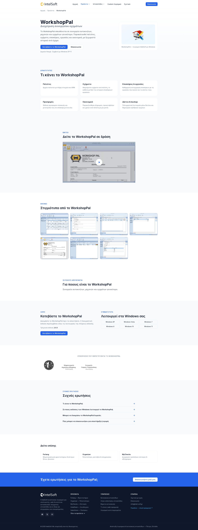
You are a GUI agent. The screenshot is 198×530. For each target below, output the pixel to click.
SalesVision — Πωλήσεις (79, 510)
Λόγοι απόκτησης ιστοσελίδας (111, 501)
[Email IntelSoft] (52, 514)
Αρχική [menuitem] (75, 4)
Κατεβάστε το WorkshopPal (53, 47)
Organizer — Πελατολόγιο (80, 501)
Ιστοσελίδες (98, 4)
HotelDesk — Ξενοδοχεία (79, 507)
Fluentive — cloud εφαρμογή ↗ (142, 508)
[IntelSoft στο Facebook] (42, 514)
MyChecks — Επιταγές (79, 504)
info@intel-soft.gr (137, 504)
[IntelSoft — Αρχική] (48, 4)
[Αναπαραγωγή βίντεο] (99, 162)
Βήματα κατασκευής (108, 504)
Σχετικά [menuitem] (127, 4)
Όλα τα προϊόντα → (78, 513)
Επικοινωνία (151, 4)
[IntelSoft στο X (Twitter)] (47, 514)
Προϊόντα (84, 4)
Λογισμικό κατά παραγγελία (111, 510)
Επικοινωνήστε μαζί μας (145, 480)
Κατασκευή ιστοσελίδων (109, 498)
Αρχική (42, 10)
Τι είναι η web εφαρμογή (109, 507)
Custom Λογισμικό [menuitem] (114, 4)
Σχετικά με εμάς (137, 498)
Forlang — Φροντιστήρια (79, 498)
